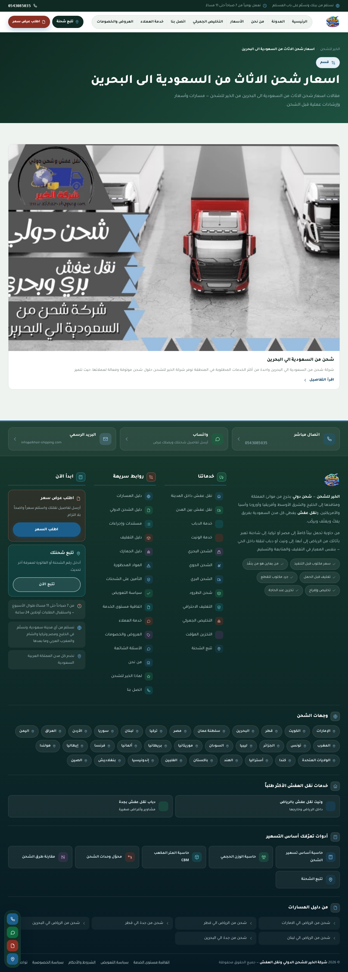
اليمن (24, 731)
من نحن (257, 22)
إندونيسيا (140, 761)
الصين (76, 761)
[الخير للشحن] (333, 22)
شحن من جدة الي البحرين (225, 938)
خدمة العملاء (152, 22)
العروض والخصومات (115, 22)
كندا (282, 761)
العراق (50, 731)
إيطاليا (72, 746)
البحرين (242, 731)
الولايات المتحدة (316, 761)
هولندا (45, 746)
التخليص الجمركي (208, 22)
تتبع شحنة (65, 22)
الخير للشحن (330, 49)
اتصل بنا (178, 22)
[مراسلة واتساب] (12, 932)
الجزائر (269, 746)
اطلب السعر (46, 530)
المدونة (278, 22)
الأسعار (237, 22)
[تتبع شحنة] (12, 959)
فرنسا (99, 746)
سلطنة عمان (209, 731)
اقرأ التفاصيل (321, 380)
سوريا (103, 731)
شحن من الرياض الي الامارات (306, 923)
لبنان (129, 731)
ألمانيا (126, 746)
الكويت (294, 731)
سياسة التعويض (115, 963)
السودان (216, 746)
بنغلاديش (107, 761)
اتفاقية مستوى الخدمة (151, 963)
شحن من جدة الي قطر (144, 923)
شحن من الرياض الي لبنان (308, 938)
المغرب (323, 746)
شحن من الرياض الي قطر (225, 923)
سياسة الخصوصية (48, 963)
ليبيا (243, 746)
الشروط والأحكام (82, 963)
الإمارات (323, 731)
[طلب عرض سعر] (12, 945)
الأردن (77, 731)
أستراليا (256, 761)
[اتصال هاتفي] (12, 919)
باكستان (200, 761)
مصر (177, 731)
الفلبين (171, 761)
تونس (296, 746)
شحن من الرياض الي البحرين (56, 923)
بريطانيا (155, 746)
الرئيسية (299, 22)
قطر (269, 731)
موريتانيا (185, 746)
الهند (228, 761)
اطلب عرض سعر (26, 22)
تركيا (153, 731)
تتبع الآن (47, 584)
